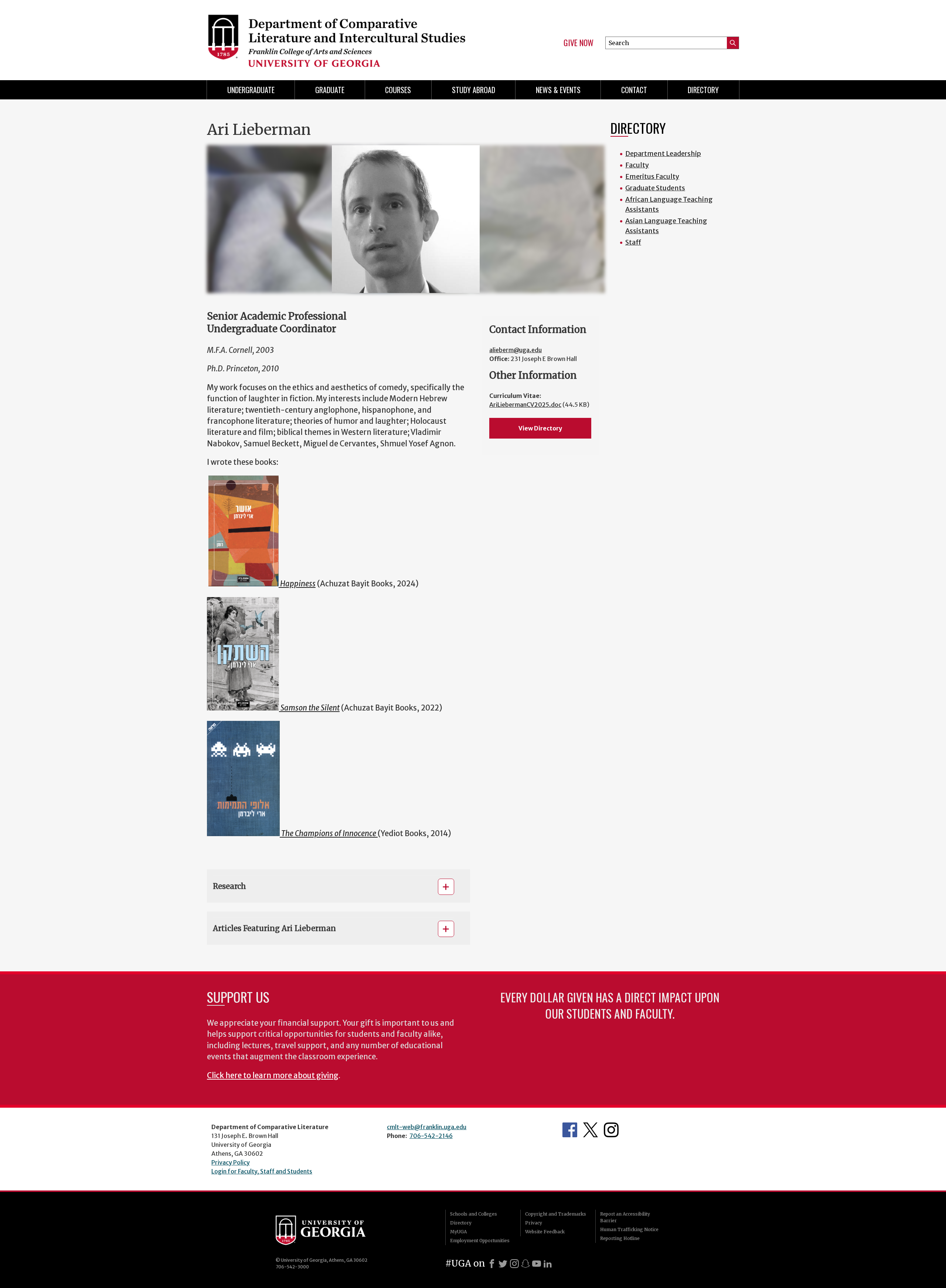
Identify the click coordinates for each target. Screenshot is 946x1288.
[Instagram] (514, 1263)
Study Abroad (473, 89)
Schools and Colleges (473, 1214)
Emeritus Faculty (652, 176)
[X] (502, 1263)
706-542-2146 (431, 1135)
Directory (703, 89)
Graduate (329, 89)
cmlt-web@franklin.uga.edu (426, 1127)
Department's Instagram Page (611, 1129)
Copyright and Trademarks (555, 1214)
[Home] (336, 37)
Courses (398, 89)
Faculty (637, 165)
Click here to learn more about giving (272, 1075)
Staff (633, 242)
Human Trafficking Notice (629, 1229)
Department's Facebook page (569, 1129)
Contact (634, 89)
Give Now (578, 43)
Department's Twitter (590, 1129)
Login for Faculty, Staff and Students (261, 1171)
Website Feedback (545, 1231)
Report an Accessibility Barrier (625, 1217)
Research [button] (229, 886)
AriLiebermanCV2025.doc (525, 404)
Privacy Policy (230, 1162)
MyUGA (458, 1231)
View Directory (540, 428)
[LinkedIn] (547, 1263)
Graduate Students (655, 188)
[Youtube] (536, 1263)
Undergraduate (251, 89)
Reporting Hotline (620, 1238)
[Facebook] (491, 1263)
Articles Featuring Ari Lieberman (274, 928)
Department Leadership (663, 153)
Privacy (533, 1223)
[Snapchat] (525, 1263)
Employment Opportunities (480, 1240)
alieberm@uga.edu (515, 350)
